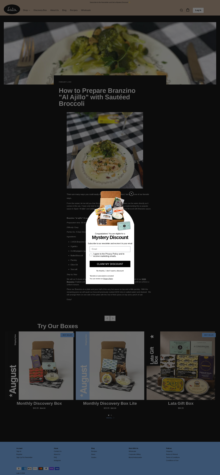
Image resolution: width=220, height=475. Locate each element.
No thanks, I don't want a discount (110, 271)
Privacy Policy (108, 279)
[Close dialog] (131, 193)
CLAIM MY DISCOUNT (110, 264)
